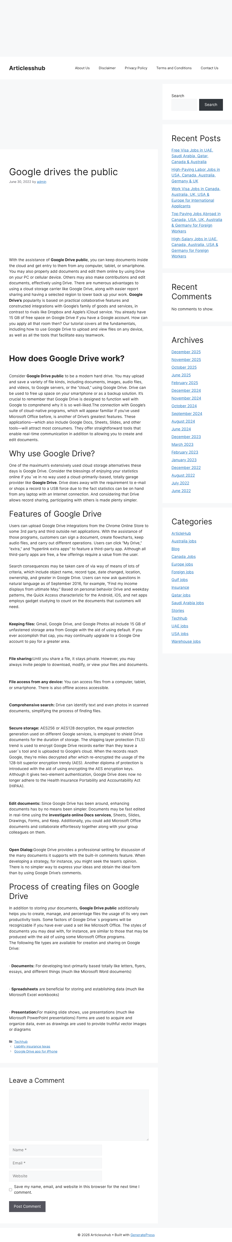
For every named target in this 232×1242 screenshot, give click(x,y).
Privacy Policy (136, 68)
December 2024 (186, 390)
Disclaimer (107, 68)
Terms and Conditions (174, 68)
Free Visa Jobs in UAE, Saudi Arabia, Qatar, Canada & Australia (192, 156)
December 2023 (186, 436)
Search (178, 95)
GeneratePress (142, 1235)
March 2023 (182, 444)
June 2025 (181, 375)
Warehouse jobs (186, 641)
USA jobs (180, 633)
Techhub (21, 1041)
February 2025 (185, 382)
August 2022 (183, 475)
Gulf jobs (180, 579)
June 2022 (181, 490)
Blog (175, 549)
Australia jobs (184, 541)
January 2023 (184, 460)
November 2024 (186, 398)
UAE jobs (180, 626)
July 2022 (180, 483)
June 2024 (181, 429)
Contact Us (209, 68)
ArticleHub (181, 533)
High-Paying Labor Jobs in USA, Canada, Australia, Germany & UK (196, 175)
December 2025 (186, 352)
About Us (82, 68)
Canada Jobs (184, 556)
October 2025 (184, 367)
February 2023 (185, 452)
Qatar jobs (181, 595)
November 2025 (186, 359)
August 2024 (183, 421)
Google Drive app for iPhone (35, 1051)
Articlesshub (27, 68)
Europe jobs (182, 564)
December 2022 (186, 467)
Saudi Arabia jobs (188, 603)
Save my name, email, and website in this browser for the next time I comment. (76, 1189)
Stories (178, 610)
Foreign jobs (183, 572)
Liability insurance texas (32, 1046)
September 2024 (187, 413)
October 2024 (184, 406)
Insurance (180, 587)
